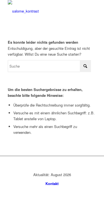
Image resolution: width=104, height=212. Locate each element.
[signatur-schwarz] (43, 11)
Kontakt (52, 183)
